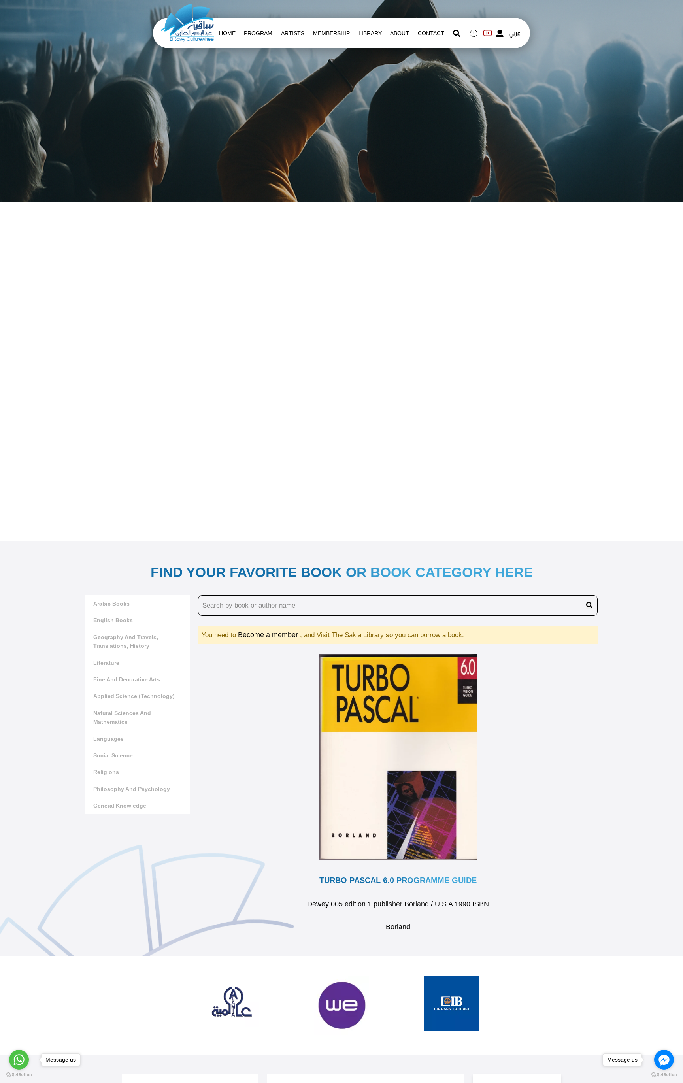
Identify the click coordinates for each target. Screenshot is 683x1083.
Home (227, 33)
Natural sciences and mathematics (122, 717)
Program (258, 33)
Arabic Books (111, 603)
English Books (113, 620)
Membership (331, 33)
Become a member (269, 635)
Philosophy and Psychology (131, 789)
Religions (106, 772)
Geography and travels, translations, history (125, 641)
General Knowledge (119, 805)
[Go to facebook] (664, 1060)
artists (292, 33)
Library (370, 33)
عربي (514, 33)
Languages (108, 739)
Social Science (113, 755)
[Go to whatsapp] (19, 1060)
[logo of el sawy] (187, 9)
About (399, 33)
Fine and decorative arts (126, 679)
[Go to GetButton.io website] (19, 1074)
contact (431, 33)
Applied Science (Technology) (134, 696)
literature (106, 663)
